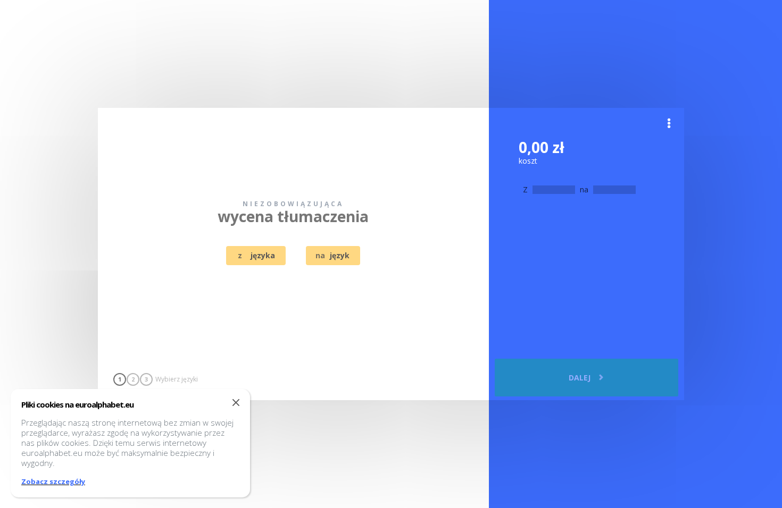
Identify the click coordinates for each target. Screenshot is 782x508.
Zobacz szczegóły (53, 481)
